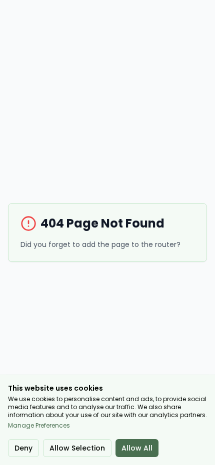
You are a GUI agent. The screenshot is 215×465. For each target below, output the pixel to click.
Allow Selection (77, 448)
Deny (23, 448)
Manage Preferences (39, 426)
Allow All (137, 448)
